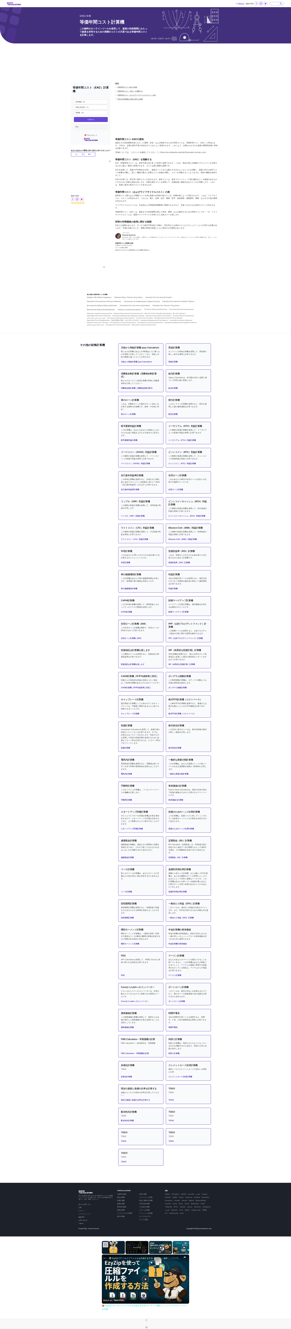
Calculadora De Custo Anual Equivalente (123, 322)
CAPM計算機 (126, 612)
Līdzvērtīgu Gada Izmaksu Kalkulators (99, 316)
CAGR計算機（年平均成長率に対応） (136, 687)
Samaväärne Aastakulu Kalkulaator (181, 320)
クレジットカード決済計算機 (180, 1076)
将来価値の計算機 (175, 800)
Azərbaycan (207, 1207)
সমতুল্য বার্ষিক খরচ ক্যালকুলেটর (132, 320)
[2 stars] (75, 203)
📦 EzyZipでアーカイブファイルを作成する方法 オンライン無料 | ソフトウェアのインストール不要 (145, 1258)
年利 (123, 975)
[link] (105, 1258)
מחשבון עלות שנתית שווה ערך (144, 318)
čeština (187, 1210)
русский (191, 1194)
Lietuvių (184, 1200)
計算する (91, 119)
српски (189, 1207)
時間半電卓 (173, 1027)
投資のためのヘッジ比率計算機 (181, 828)
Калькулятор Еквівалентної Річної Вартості (154, 320)
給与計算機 (173, 388)
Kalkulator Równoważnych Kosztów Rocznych (128, 313)
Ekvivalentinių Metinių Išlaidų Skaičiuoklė (102, 305)
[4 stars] (80, 203)
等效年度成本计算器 (117, 320)
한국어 (176, 1207)
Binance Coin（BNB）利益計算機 (182, 539)
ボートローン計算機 (176, 1001)
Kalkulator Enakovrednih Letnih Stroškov (159, 316)
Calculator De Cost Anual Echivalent (158, 297)
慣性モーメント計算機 (130, 944)
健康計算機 (120, 1204)
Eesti (181, 1213)
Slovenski (197, 1207)
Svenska (168, 1204)
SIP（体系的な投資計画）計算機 (181, 664)
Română (197, 1197)
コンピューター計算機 (124, 1213)
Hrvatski (177, 1200)
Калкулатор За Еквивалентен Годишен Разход (142, 301)
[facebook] (256, 3)
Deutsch (168, 1197)
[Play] (160, 1247)
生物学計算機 (121, 1194)
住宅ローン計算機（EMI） (131, 638)
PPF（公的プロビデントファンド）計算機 (185, 638)
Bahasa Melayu (201, 1200)
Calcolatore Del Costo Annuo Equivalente (135, 305)
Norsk (181, 1204)
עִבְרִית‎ (181, 1210)
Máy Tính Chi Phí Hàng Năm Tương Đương (158, 313)
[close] (146, 1320)
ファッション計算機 (145, 1213)
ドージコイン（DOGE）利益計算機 (135, 463)
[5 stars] (83, 203)
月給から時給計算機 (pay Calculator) (136, 362)
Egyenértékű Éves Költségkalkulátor (98, 320)
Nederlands (195, 1204)
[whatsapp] (261, 3)
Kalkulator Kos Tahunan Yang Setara (166, 305)
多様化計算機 (126, 1076)
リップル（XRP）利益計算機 (133, 516)
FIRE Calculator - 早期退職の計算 (135, 1053)
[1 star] (72, 203)
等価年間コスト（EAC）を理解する (130, 91)
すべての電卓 (143, 1219)
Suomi (175, 1204)
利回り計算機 (173, 1053)
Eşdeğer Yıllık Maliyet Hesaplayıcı (99, 297)
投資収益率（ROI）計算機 (179, 562)
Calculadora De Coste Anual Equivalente (150, 322)
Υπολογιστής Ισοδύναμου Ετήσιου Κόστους (120, 318)
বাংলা (166, 1213)
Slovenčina (205, 1197)
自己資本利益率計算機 (130, 489)
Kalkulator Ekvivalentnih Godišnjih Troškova (178, 301)
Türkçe (181, 1197)
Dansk (187, 1204)
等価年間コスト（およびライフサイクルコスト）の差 (136, 95)
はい (76, 154)
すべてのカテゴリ (145, 1216)
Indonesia (188, 1197)
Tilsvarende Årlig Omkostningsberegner (181, 309)
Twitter (81, 1223)
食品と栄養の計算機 (145, 1200)
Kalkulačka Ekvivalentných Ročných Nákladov (104, 301)
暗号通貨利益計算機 (129, 440)
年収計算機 (125, 562)
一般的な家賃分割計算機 (178, 774)
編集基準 (81, 1217)
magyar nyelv (196, 1210)
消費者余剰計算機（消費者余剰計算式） (137, 388)
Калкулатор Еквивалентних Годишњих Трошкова (128, 316)
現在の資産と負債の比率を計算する (135, 1100)
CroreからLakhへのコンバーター (135, 1001)
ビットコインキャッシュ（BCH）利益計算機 (186, 516)
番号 (89, 154)
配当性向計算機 (127, 1120)
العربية (198, 1194)
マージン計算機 (174, 975)
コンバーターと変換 (145, 1197)
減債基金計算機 (127, 857)
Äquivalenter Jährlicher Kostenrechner (144, 325)
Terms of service (93, 1229)
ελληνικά (174, 1210)
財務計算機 (85, 15)
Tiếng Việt (168, 1207)
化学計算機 (143, 1194)
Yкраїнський (173, 1213)
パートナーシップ (84, 1214)
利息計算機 (173, 588)
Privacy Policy (83, 1229)
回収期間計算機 (127, 918)
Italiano (191, 1200)
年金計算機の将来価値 (177, 944)
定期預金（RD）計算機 (177, 857)
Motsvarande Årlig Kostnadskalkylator (101, 310)
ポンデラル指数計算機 (177, 687)
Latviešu (182, 1207)
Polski (203, 1204)
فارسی (167, 1210)
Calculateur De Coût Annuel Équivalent (117, 325)
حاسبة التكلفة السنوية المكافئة (95, 325)
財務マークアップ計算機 (178, 612)
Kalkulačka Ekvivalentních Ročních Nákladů (168, 318)
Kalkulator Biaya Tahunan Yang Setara (128, 297)
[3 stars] (77, 203)
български (168, 1200)
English (167, 1194)
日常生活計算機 (144, 1204)
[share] (185, 1257)
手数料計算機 (126, 800)
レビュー (81, 1211)
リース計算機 (126, 891)
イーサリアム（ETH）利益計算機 (182, 440)
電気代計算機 (126, 774)
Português (175, 1194)
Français (204, 1194)
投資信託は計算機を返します (133, 664)
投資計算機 (125, 748)
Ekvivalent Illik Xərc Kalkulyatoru (183, 316)
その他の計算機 (144, 1207)
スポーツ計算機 (144, 1210)
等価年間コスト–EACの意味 (127, 87)
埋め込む (241, 4)
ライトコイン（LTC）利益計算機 (134, 539)
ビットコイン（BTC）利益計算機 (182, 463)
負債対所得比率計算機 (177, 891)
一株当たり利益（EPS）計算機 (181, 918)
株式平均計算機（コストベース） (182, 713)
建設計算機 (120, 1197)
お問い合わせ (83, 1220)
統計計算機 (120, 1216)
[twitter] (265, 3)
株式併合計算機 (174, 748)
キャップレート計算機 (130, 713)
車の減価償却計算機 (129, 588)
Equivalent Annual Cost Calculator (98, 322)
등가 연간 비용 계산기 (179, 313)
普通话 (204, 1210)
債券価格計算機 (127, 1027)
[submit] (281, 3)
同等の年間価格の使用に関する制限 (130, 99)
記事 (80, 1207)
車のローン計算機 (128, 414)
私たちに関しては (84, 1204)
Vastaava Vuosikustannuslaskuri (129, 310)
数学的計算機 (121, 1207)
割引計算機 (173, 414)
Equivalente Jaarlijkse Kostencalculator (99, 313)
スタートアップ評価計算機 (132, 828)
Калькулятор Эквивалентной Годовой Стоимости (180, 322)
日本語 (174, 1197)
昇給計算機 (173, 362)
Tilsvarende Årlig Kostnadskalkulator (155, 309)
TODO (171, 1100)
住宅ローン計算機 (175, 489)
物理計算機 (120, 1210)
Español (183, 1194)
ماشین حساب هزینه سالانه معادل (96, 318)
